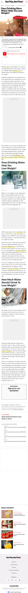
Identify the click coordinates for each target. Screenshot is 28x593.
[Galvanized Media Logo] (14, 586)
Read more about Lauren (18, 409)
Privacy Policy (14, 564)
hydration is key (17, 70)
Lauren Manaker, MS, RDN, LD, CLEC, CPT (13, 44)
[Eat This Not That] (14, 386)
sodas (10, 232)
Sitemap (14, 567)
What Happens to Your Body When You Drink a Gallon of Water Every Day (13, 157)
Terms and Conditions (14, 570)
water (7, 67)
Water (9, 419)
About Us (14, 561)
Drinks (4, 419)
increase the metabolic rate (8, 246)
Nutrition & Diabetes (21, 250)
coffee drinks (19, 232)
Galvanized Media (11, 588)
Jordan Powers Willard (14, 47)
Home (2, 5)
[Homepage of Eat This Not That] (13, 557)
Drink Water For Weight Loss (11, 417)
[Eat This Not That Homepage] (14, 1)
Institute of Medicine (7, 351)
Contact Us (14, 573)
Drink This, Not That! (10, 5)
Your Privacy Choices (15, 592)
